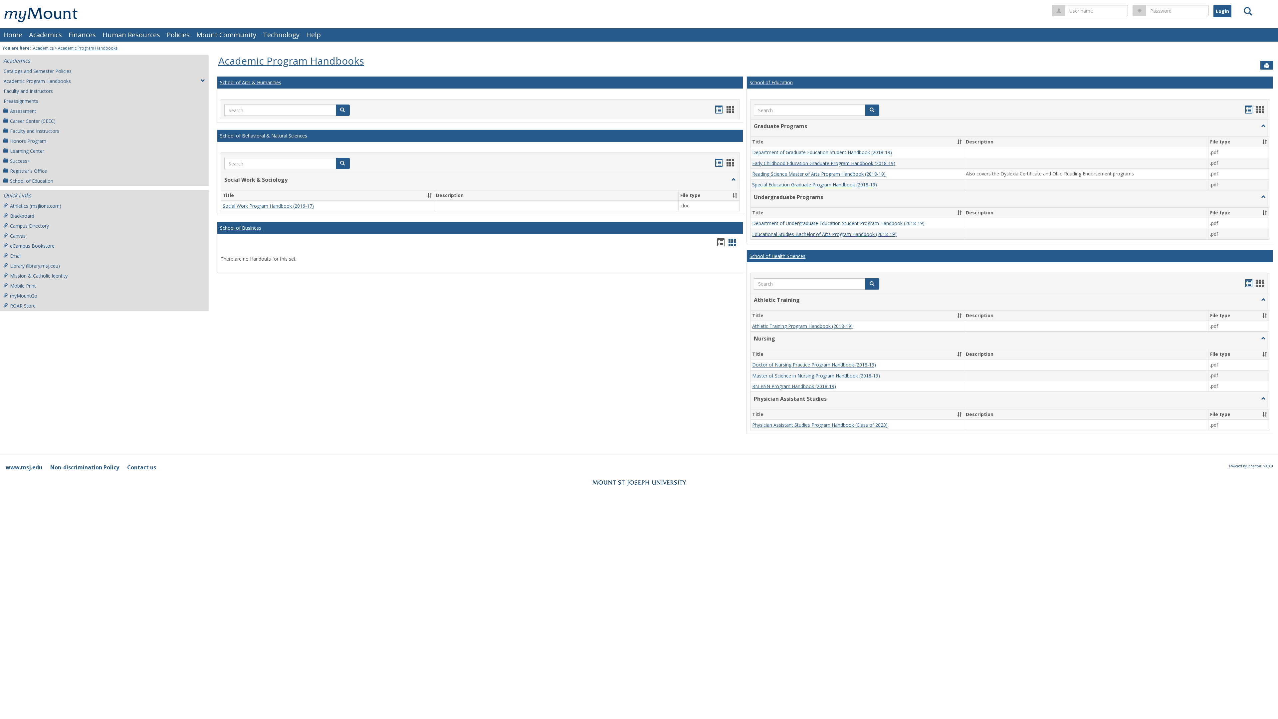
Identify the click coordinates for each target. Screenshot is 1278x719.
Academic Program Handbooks (87, 48)
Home (12, 34)
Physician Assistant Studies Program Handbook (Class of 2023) (820, 425)
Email (16, 256)
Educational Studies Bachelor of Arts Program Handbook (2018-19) (824, 234)
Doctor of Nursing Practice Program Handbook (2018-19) (814, 365)
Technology (281, 34)
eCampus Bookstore (32, 246)
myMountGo (23, 296)
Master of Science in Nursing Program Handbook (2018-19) (816, 375)
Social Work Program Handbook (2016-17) (268, 206)
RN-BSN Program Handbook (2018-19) (794, 386)
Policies (178, 34)
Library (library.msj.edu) (35, 266)
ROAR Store (23, 306)
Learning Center (27, 151)
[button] (343, 110)
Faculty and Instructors (28, 91)
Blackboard (22, 216)
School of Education (31, 181)
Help (313, 34)
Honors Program (28, 141)
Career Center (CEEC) (33, 121)
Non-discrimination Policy (84, 467)
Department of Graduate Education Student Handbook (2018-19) (822, 152)
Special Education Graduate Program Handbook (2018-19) (814, 184)
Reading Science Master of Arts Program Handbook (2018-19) (819, 174)
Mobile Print (23, 286)
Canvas (18, 236)
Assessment (23, 111)
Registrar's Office (28, 171)
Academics (45, 34)
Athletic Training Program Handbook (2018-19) (802, 326)
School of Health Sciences (777, 256)
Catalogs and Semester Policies (38, 71)
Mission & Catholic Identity (39, 276)
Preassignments (21, 101)
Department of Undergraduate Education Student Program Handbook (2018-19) (838, 223)
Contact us (141, 467)
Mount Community (226, 34)
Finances (82, 34)
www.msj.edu (24, 467)
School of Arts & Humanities (250, 82)
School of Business (240, 228)
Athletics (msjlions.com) (35, 206)
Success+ (20, 161)
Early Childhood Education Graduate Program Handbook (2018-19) (823, 163)
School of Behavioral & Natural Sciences (263, 135)
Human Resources (131, 34)
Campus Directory (29, 226)
